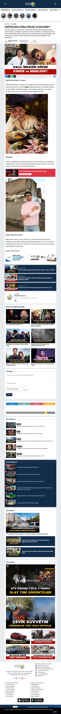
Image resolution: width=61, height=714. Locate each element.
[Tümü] (54, 419)
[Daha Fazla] (14, 76)
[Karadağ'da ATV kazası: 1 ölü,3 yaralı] (30, 580)
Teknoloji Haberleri (35, 694)
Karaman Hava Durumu (43, 665)
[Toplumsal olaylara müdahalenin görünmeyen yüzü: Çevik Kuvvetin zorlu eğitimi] (30, 613)
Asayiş (18, 424)
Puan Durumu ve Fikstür (43, 670)
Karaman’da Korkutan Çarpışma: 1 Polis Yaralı (31, 426)
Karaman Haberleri (17, 10)
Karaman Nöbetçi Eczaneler (44, 663)
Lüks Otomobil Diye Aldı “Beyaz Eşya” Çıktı (30, 456)
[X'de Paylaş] (9, 76)
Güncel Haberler (43, 10)
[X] (17, 678)
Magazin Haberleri (10, 691)
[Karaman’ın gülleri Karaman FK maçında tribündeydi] (43, 637)
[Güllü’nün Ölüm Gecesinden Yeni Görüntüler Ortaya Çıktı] (43, 336)
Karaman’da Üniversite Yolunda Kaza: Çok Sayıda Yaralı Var (35, 441)
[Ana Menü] (5, 4)
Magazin (13, 24)
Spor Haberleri (54, 10)
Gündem (19, 453)
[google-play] (37, 700)
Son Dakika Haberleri (43, 674)
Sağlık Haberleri (10, 692)
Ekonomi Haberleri (10, 686)
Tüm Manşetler (41, 672)
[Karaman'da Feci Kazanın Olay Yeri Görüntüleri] (43, 652)
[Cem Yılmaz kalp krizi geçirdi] (18, 316)
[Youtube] (22, 678)
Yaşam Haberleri (35, 696)
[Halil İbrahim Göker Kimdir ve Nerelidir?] (30, 59)
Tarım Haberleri (9, 694)
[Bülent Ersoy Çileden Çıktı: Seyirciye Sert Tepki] (43, 355)
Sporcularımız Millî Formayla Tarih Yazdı (29, 433)
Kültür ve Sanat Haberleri (37, 689)
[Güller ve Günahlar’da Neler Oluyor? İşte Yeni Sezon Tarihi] (18, 355)
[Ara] (55, 4)
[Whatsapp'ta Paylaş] (12, 76)
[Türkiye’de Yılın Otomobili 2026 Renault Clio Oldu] (18, 637)
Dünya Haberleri (10, 684)
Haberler (7, 24)
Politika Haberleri (35, 691)
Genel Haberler (35, 686)
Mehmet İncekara (20, 295)
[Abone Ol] (54, 76)
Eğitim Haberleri (35, 684)
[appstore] (24, 700)
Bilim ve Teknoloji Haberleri (37, 682)
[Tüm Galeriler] (54, 562)
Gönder (9, 394)
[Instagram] (19, 678)
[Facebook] (14, 678)
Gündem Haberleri (30, 10)
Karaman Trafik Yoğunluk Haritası (45, 669)
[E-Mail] (15, 301)
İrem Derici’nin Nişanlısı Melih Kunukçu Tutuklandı (32, 448)
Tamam (55, 711)
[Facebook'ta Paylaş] (6, 76)
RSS (16, 707)
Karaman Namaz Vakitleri (43, 667)
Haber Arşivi (41, 675)
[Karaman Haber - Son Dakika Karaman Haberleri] (30, 4)
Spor (18, 431)
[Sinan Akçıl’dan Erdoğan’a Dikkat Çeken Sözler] (18, 336)
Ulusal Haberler (10, 696)
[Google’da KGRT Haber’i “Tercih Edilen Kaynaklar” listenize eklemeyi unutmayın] (33, 258)
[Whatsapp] (25, 678)
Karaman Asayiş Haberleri (12, 682)
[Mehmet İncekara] (9, 297)
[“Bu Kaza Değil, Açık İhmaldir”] (18, 652)
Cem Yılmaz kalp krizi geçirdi (14, 324)
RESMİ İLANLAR (5, 10)
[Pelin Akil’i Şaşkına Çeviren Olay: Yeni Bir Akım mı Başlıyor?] (43, 316)
